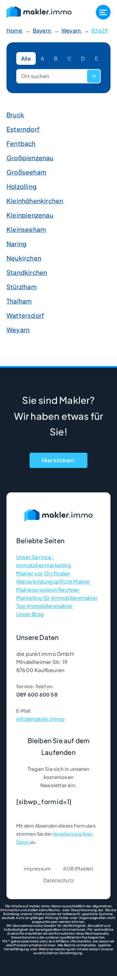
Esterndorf (23, 129)
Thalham (19, 301)
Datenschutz (58, 880)
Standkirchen (26, 272)
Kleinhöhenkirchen (34, 201)
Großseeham (26, 172)
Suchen (93, 76)
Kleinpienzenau (29, 215)
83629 (99, 30)
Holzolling (21, 186)
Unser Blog (30, 614)
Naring (16, 244)
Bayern (42, 30)
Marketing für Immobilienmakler (57, 597)
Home (14, 30)
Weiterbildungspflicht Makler (53, 581)
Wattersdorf (25, 315)
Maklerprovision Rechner (48, 589)
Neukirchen (23, 258)
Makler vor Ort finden (43, 573)
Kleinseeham (26, 229)
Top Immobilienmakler (44, 605)
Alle (26, 58)
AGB (68, 868)
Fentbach (21, 143)
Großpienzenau (30, 158)
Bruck (15, 115)
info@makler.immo (40, 718)
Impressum (37, 868)
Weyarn (71, 30)
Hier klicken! (58, 460)
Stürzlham (21, 286)
